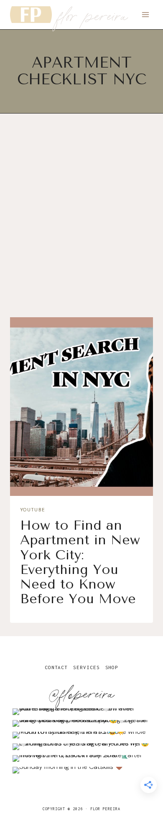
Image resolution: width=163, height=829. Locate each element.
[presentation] (81, 406)
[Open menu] (145, 14)
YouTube (32, 510)
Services (86, 667)
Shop (112, 667)
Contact (56, 667)
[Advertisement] (81, 222)
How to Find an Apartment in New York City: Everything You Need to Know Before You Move (80, 562)
